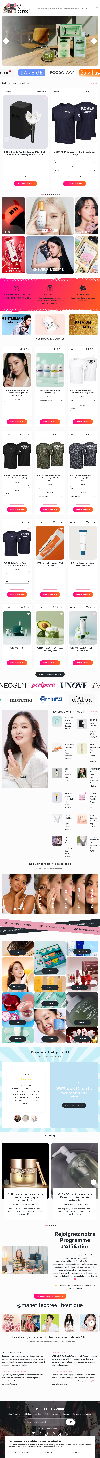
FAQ (46, 1414)
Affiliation (27, 1414)
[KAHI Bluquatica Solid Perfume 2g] (50, 370)
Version (17, 399)
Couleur (74, 167)
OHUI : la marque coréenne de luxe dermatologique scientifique (25, 1197)
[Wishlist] (93, 8)
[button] (94, 41)
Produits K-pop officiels (14, 1372)
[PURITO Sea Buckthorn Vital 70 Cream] (50, 543)
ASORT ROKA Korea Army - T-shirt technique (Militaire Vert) (50, 478)
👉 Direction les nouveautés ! (50, 674)
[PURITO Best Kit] (17, 628)
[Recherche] (86, 8)
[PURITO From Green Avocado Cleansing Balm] (50, 628)
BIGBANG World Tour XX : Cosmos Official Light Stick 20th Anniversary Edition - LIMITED (25, 153)
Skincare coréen (60, 1353)
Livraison (55, 1414)
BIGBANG (8, 92)
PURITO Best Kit (17, 648)
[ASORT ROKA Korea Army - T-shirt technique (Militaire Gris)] (83, 455)
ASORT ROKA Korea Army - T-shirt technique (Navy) (74, 153)
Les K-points (14, 1414)
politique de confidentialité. (52, 1446)
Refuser (76, 1452)
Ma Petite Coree (50, 1408)
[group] (50, 41)
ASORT (56, 92)
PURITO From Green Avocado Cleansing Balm (50, 649)
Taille (74, 159)
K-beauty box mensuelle (64, 1372)
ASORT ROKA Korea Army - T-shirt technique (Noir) (17, 476)
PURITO (40, 522)
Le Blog (38, 1414)
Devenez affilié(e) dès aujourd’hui (50, 1296)
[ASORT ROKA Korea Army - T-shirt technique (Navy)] (74, 122)
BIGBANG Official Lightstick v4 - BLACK (69, 799)
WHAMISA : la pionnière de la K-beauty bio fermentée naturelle (75, 1197)
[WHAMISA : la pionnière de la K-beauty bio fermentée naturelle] (74, 1171)
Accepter (48, 1452)
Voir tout (94, 83)
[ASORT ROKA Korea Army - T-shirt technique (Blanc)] (83, 370)
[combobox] (63, 8)
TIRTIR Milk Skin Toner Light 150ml (68, 821)
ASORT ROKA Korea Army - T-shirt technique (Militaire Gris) (83, 478)
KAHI (6, 350)
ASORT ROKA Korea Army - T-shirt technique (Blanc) (83, 391)
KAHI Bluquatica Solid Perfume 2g (50, 391)
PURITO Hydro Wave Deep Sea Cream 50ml (83, 564)
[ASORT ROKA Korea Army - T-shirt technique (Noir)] (17, 455)
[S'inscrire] (70, 1422)
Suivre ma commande (82, 1414)
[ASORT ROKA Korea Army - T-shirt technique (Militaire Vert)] (50, 455)
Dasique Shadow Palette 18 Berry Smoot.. (93, 799)
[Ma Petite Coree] (16, 8)
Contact (66, 1414)
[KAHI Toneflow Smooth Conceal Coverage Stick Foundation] (17, 370)
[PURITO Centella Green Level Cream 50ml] (83, 628)
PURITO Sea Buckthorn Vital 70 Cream (50, 564)
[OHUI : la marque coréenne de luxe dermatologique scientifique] (25, 1171)
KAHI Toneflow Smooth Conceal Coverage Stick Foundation (17, 392)
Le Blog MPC (90, 1381)
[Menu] (96, 8)
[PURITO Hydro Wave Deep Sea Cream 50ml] (83, 543)
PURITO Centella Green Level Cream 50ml (83, 649)
